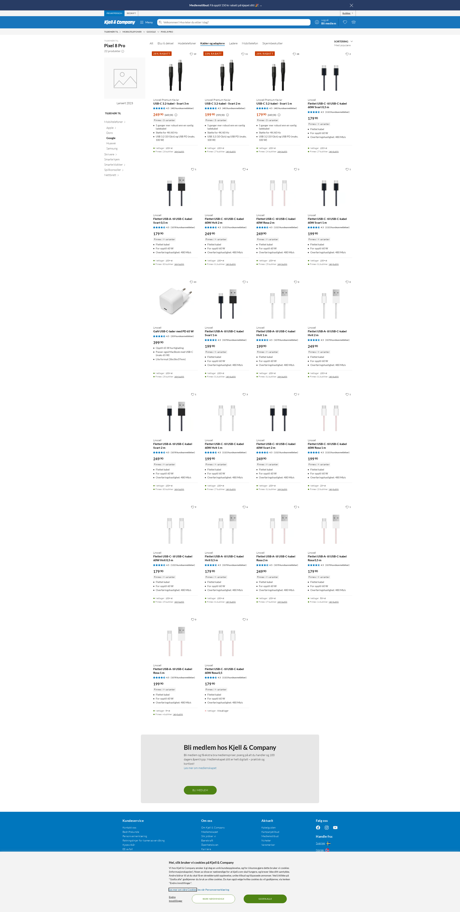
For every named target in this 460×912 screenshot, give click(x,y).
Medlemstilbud (270, 836)
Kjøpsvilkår (129, 844)
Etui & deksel (166, 43)
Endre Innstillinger (175, 898)
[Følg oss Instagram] (327, 827)
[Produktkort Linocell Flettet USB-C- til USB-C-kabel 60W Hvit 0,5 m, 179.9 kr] (175, 525)
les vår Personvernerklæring (213, 889)
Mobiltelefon (250, 43)
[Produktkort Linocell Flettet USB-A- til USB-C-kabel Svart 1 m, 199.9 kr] (227, 300)
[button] (123, 51)
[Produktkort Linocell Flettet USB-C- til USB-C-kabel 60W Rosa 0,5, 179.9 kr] (227, 638)
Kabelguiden (268, 827)
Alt (151, 43)
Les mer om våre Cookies (183, 889)
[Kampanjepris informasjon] (175, 115)
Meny (149, 22)
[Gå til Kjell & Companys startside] (120, 22)
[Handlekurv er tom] (353, 22)
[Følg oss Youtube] (335, 827)
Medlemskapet (209, 831)
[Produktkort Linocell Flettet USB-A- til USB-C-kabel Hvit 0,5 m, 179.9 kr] (227, 525)
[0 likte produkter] (345, 22)
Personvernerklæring (135, 836)
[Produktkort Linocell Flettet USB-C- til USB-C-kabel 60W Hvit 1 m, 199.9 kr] (227, 413)
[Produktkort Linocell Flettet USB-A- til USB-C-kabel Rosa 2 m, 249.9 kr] (278, 525)
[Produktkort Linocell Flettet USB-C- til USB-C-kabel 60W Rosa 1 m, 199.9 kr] (330, 413)
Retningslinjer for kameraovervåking (144, 840)
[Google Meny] (158, 32)
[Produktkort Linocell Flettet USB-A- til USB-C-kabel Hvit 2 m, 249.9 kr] (330, 300)
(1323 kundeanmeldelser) (337, 112)
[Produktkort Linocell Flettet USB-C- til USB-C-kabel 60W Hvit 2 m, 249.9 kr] (227, 188)
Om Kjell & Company (213, 827)
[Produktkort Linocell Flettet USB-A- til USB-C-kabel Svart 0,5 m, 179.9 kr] (175, 188)
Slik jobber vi (208, 836)
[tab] (114, 13)
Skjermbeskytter (272, 43)
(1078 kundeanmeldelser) (183, 227)
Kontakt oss (129, 827)
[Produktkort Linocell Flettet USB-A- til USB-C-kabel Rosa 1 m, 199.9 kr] (175, 638)
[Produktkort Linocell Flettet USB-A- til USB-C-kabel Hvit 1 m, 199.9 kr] (278, 300)
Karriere (206, 849)
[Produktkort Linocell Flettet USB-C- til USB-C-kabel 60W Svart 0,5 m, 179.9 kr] (330, 72)
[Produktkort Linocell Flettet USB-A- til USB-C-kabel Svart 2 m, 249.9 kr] (175, 413)
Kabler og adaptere (212, 43)
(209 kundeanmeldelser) (182, 336)
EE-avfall (128, 849)
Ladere (233, 43)
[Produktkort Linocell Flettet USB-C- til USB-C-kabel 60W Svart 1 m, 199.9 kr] (330, 188)
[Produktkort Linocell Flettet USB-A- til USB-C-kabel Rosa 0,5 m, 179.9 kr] (330, 525)
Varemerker (268, 844)
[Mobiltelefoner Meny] (144, 32)
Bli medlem (200, 790)
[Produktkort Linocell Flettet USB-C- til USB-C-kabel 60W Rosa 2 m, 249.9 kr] (278, 188)
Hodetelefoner (187, 43)
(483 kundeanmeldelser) (182, 108)
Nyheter (266, 840)
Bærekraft (207, 840)
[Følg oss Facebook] (318, 827)
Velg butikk (179, 151)
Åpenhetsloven (209, 844)
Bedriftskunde (131, 831)
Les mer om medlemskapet (200, 768)
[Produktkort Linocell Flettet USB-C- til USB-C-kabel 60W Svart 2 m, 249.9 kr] (278, 413)
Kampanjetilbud (270, 831)
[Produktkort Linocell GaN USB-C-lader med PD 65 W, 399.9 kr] (175, 300)
